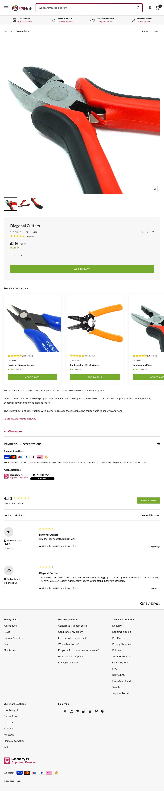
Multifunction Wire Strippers (84, 365)
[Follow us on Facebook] (59, 711)
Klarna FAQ (118, 674)
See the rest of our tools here (19, 418)
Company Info (120, 662)
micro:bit (9, 722)
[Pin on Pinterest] (142, 232)
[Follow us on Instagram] (71, 711)
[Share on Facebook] (138, 232)
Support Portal (120, 693)
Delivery (117, 625)
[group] (20, 498)
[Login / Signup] (150, 7)
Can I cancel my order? (70, 631)
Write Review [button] (148, 500)
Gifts (6, 746)
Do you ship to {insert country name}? (78, 650)
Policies (116, 650)
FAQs (7, 631)
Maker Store (10, 716)
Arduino (8, 728)
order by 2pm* (144, 21)
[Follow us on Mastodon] (102, 711)
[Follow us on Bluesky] (96, 711)
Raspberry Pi (11, 709)
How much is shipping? (70, 656)
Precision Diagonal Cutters (21, 365)
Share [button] (75, 546)
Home (6, 31)
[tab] (150, 515)
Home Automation (14, 740)
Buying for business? (69, 662)
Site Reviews (11, 650)
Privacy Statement (122, 643)
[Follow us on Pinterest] (77, 711)
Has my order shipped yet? (72, 637)
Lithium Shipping (121, 631)
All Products (10, 625)
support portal (105, 21)
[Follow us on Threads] (90, 711)
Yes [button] (62, 546)
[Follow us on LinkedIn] (83, 711)
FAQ (114, 668)
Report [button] (68, 546)
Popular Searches (13, 637)
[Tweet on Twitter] (147, 232)
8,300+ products (25, 21)
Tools (13, 31)
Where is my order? (68, 643)
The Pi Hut (15, 232)
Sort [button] (6, 514)
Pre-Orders (118, 637)
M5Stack (9, 734)
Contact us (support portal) (73, 625)
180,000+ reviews (65, 21)
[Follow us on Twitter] (65, 711)
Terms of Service (121, 656)
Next (156, 31)
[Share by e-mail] (153, 232)
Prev (146, 31)
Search (7, 643)
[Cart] (158, 8)
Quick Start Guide (122, 680)
